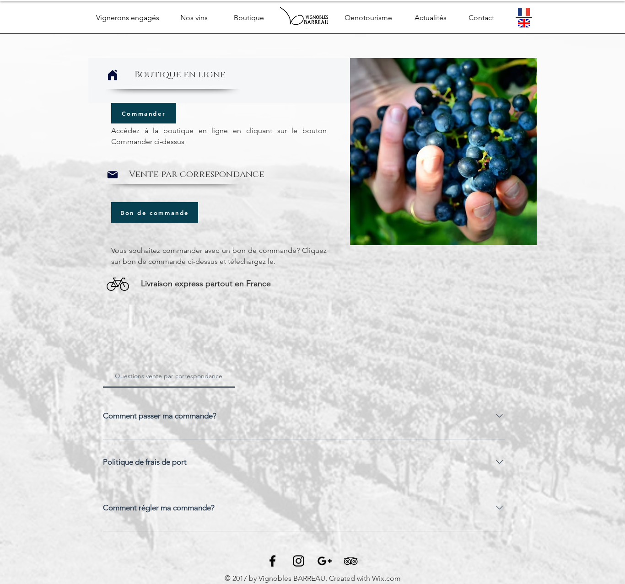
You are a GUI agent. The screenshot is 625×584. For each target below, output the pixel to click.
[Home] (113, 75)
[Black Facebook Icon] (272, 560)
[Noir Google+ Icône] (324, 560)
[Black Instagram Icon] (298, 560)
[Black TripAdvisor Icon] (350, 560)
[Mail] (113, 175)
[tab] (169, 376)
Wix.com (386, 578)
